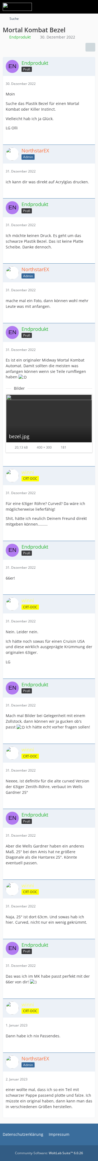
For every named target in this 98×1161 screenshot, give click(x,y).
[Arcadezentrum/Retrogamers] (17, 6)
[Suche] (63, 6)
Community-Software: (49, 1153)
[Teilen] (90, 47)
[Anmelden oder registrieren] (77, 7)
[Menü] (90, 6)
